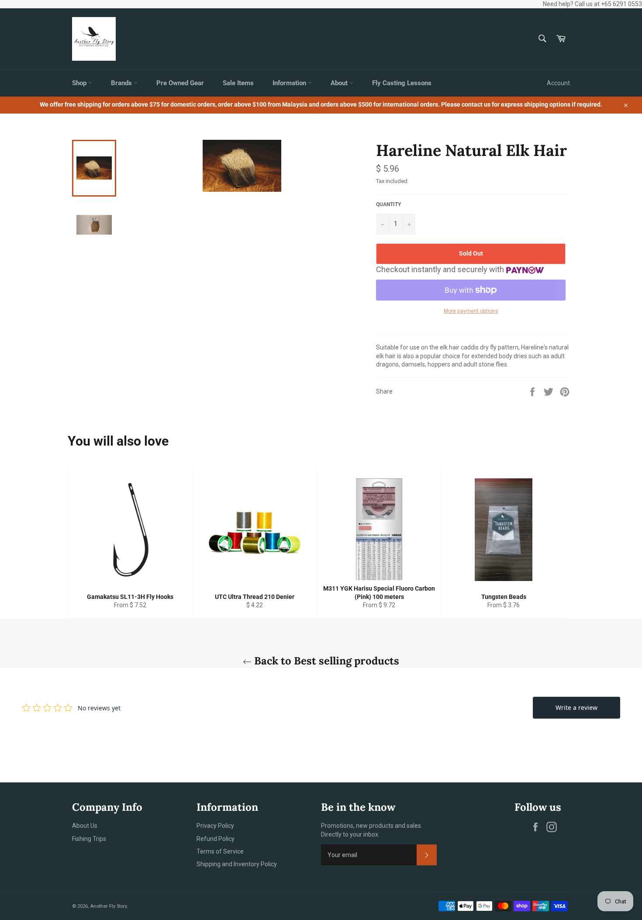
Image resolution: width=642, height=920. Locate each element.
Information (290, 83)
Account (558, 83)
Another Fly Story (108, 906)
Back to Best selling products (325, 661)
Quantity (388, 204)
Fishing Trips (89, 838)
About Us (84, 825)
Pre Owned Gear (180, 83)
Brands (122, 83)
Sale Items (238, 83)
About (340, 83)
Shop (80, 83)
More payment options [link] (471, 311)
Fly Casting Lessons (401, 83)
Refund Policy (216, 838)
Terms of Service (220, 851)
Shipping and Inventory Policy (237, 864)
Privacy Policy (215, 825)
